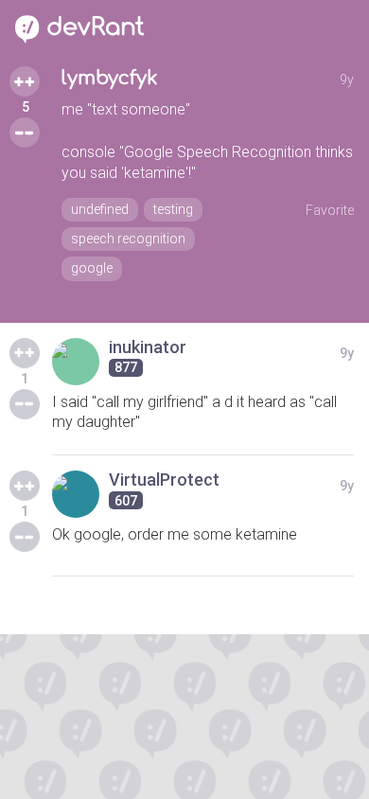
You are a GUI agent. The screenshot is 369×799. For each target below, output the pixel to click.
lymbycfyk (110, 78)
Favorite (330, 210)
